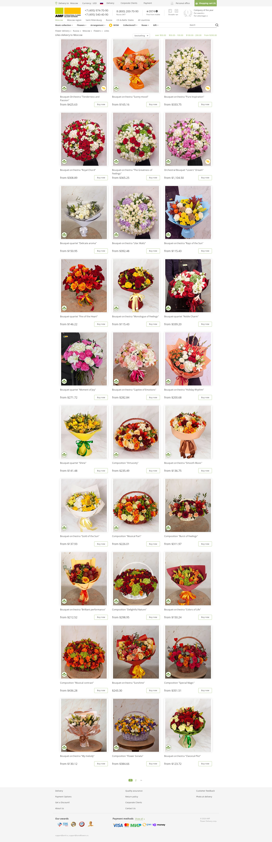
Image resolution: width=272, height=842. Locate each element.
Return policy (131, 797)
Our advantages (200, 16)
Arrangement (97, 25)
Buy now (101, 104)
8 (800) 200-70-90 (127, 11)
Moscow (74, 3)
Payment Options (63, 797)
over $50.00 (160, 35)
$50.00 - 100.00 (176, 35)
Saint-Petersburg (94, 20)
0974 (152, 11)
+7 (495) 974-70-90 (96, 10)
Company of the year (203, 10)
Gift (155, 25)
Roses (144, 25)
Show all (139, 818)
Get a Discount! (62, 802)
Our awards (198, 13)
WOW (116, 25)
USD (95, 3)
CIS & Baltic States (125, 20)
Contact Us (130, 808)
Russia (109, 20)
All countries (144, 20)
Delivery (110, 3)
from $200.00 (210, 35)
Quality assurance (134, 791)
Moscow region (74, 20)
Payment (148, 3)
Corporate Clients (129, 3)
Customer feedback (205, 791)
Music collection (63, 25)
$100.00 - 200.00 (193, 35)
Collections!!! (129, 25)
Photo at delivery (204, 797)
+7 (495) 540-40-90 (96, 14)
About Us (59, 808)
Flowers (81, 25)
